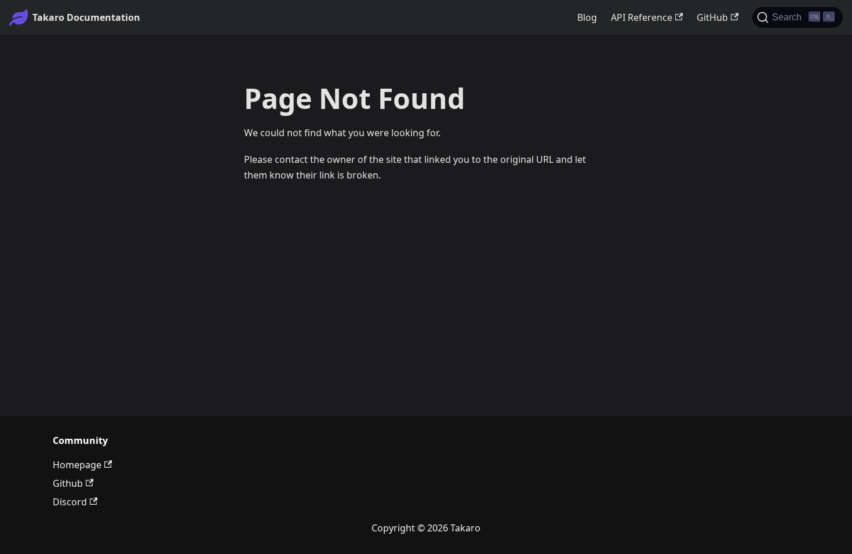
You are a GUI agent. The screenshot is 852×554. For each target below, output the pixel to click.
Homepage (77, 464)
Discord (70, 501)
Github (68, 483)
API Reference (641, 17)
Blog (587, 17)
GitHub (712, 17)
